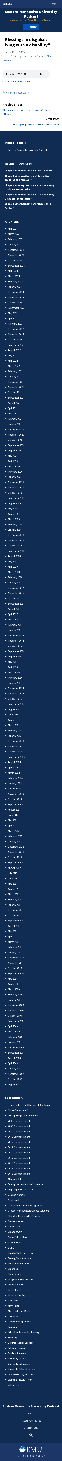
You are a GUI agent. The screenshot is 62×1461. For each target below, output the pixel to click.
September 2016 (16, 651)
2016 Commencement (19, 1163)
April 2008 (13, 1063)
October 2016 (15, 645)
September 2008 (16, 1052)
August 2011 (14, 926)
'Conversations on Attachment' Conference (30, 1104)
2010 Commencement (19, 1131)
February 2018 (15, 577)
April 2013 (13, 825)
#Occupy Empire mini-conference (24, 1115)
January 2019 (15, 529)
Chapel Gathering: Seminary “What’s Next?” (29, 170)
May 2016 (13, 661)
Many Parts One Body (19, 1310)
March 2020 (14, 466)
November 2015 (16, 693)
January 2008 (15, 1068)
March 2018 (14, 571)
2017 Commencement (19, 1168)
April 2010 (13, 983)
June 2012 (13, 878)
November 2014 (16, 746)
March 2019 (14, 519)
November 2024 (16, 255)
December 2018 (16, 535)
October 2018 (15, 545)
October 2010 (15, 968)
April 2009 (13, 1026)
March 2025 (14, 233)
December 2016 (16, 635)
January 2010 (15, 999)
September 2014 (16, 756)
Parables (12, 1326)
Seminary (41, 56)
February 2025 (15, 239)
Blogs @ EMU (55, 4)
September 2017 (16, 603)
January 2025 (15, 244)
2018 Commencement (19, 1173)
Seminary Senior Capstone (21, 1342)
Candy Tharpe (13, 92)
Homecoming (14, 1274)
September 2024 (16, 265)
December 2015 (16, 688)
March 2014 (14, 772)
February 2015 (15, 730)
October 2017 (15, 598)
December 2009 (16, 1005)
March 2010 (14, 989)
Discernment (14, 1242)
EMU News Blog (31, 1427)
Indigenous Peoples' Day (20, 1279)
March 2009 (14, 1031)
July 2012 (12, 873)
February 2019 (15, 524)
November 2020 (16, 434)
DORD (11, 1247)
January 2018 (15, 582)
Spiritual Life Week (17, 1348)
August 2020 (14, 450)
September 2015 (16, 704)
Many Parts (13, 1305)
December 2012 (16, 846)
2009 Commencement (19, 1126)
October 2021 (15, 392)
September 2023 (16, 307)
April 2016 (13, 667)
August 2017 (14, 608)
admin (5, 52)
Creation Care (15, 1231)
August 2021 (14, 402)
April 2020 (13, 461)
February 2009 (15, 1036)
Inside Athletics (15, 1284)
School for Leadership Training (23, 1332)
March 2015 (14, 725)
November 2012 (16, 852)
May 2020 (13, 455)
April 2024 (13, 270)
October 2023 (15, 302)
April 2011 (13, 936)
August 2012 (14, 867)
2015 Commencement (19, 1157)
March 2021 (14, 413)
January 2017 (15, 630)
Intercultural (14, 1289)
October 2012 (15, 857)
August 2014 (14, 762)
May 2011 (13, 931)
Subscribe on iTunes (31, 1420)
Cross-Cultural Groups (19, 1237)
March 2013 (14, 830)
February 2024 (15, 281)
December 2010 (16, 957)
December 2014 (16, 741)
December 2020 (16, 429)
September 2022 (16, 344)
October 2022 (15, 339)
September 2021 (16, 397)
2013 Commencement (19, 1147)
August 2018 (14, 556)
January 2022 (15, 376)
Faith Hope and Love (18, 1263)
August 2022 (14, 350)
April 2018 (13, 566)
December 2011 (16, 910)
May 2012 (13, 883)
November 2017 (16, 593)
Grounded (13, 1268)
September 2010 (16, 973)
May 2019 (13, 508)
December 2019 (16, 482)
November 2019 (16, 487)
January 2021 (15, 424)
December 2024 (16, 249)
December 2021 (16, 381)
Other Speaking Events (19, 1321)
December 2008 (16, 1047)
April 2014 (13, 767)
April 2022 (13, 360)
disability (25, 92)
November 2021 (16, 387)
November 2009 (16, 1010)
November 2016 (16, 640)
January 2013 (15, 841)
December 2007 (16, 1073)
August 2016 (14, 656)
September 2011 (16, 920)
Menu (33, 26)
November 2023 (16, 297)
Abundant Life (15, 1179)
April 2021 (13, 408)
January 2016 (15, 683)
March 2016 (14, 672)
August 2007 (14, 1084)
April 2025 (13, 228)
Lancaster (13, 1300)
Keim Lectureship (16, 1295)
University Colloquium (19, 1363)
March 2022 (14, 365)
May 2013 (13, 820)
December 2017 (16, 587)
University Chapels (17, 1358)
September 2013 (16, 804)
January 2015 (15, 735)
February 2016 (15, 677)
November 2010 (16, 962)
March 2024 (14, 276)
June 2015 (13, 714)
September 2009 (16, 1021)
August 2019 (14, 503)
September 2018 (16, 550)
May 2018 (13, 561)
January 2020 (15, 476)
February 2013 (15, 836)
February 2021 (15, 418)
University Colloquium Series (22, 1369)
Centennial (13, 1200)
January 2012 (15, 904)
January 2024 (15, 286)
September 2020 (16, 445)
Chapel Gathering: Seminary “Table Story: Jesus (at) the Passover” (28, 178)
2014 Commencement (19, 1152)
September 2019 (16, 498)
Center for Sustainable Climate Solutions (28, 1210)
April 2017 (13, 614)
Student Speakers (17, 1353)
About (31, 1413)
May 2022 (13, 355)
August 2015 (14, 709)
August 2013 (14, 809)
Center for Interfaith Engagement (25, 1205)
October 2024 (15, 260)
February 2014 (15, 777)
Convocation (14, 1226)
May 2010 (13, 978)
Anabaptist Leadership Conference (25, 1184)
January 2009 (15, 1042)
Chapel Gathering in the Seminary (20, 56)
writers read (14, 1385)
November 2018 (16, 540)
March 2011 (14, 941)
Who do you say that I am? (21, 1374)
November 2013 (16, 793)
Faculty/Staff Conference (21, 1253)
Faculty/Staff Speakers (19, 1258)
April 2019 (13, 513)
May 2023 (13, 313)
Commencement (16, 1221)
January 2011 (15, 952)
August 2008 (14, 1058)
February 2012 (15, 899)
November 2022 (16, 334)
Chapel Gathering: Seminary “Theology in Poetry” (28, 205)
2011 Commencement (19, 1136)
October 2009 (15, 1015)
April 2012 (13, 889)
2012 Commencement (19, 1141)
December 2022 (16, 328)
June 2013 (13, 814)
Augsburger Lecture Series (21, 1189)
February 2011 (15, 947)
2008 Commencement (19, 1120)
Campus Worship (16, 1194)
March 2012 (14, 894)
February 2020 (15, 471)
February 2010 (15, 994)
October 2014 (15, 751)
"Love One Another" (18, 1110)
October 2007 (15, 1079)
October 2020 (15, 439)
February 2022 (15, 371)
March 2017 (14, 619)
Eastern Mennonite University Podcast (31, 14)
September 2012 (16, 862)
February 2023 (15, 323)
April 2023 (13, 318)
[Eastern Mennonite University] (31, 1449)
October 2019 (15, 492)
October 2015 (15, 698)
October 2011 (15, 915)
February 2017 (15, 624)
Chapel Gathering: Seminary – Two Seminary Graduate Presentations (29, 187)
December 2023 (16, 292)
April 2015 (13, 719)
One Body (13, 1316)
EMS (20, 81)
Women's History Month (20, 1379)
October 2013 (15, 799)
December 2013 (16, 788)
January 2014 (15, 783)
